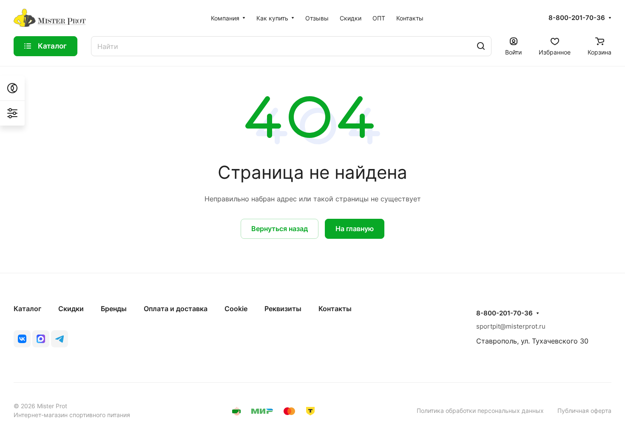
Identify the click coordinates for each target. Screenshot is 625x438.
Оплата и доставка (175, 308)
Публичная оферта (584, 410)
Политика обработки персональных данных (480, 410)
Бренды (114, 308)
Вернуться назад (279, 228)
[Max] (40, 338)
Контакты (335, 308)
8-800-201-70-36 (576, 18)
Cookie (235, 308)
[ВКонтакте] (22, 338)
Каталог (27, 308)
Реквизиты (282, 308)
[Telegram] (59, 338)
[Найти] (480, 46)
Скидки (71, 308)
